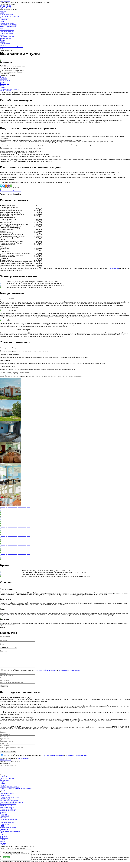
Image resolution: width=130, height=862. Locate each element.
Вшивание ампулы (6, 805)
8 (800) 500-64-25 (5, 8)
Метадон (3, 843)
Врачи (2, 85)
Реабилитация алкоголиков (9, 819)
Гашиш (2, 844)
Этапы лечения (5, 80)
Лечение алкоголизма (7, 793)
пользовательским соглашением (69, 670)
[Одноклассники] (6, 186)
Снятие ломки (4, 824)
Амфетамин (4, 838)
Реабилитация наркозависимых (10, 831)
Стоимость (3, 79)
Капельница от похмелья (8, 804)
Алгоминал (3, 814)
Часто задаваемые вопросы (9, 89)
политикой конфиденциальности (46, 670)
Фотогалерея (4, 84)
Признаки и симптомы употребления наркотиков (16, 788)
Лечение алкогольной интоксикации (11, 802)
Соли (1, 834)
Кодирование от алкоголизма (9, 797)
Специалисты (4, 776)
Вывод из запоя (5, 795)
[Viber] (8, 186)
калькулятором (114, 268)
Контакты (3, 785)
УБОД (2, 826)
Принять (6, 857)
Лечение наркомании (7, 822)
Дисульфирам (4, 816)
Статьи (2, 790)
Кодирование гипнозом (7, 810)
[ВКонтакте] (3, 186)
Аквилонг (3, 812)
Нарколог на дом (5, 799)
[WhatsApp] (11, 186)
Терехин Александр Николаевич (10, 191)
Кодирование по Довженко (9, 809)
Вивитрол (3, 817)
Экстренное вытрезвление (9, 800)
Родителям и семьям (7, 778)
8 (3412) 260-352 (5, 6)
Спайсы (2, 833)
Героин (2, 839)
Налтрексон (4, 829)
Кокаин (2, 841)
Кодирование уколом (7, 807)
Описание (3, 77)
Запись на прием (5, 90)
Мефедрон (3, 836)
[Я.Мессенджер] (1, 186)
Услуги (2, 782)
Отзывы (2, 87)
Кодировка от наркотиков (8, 827)
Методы (2, 82)
